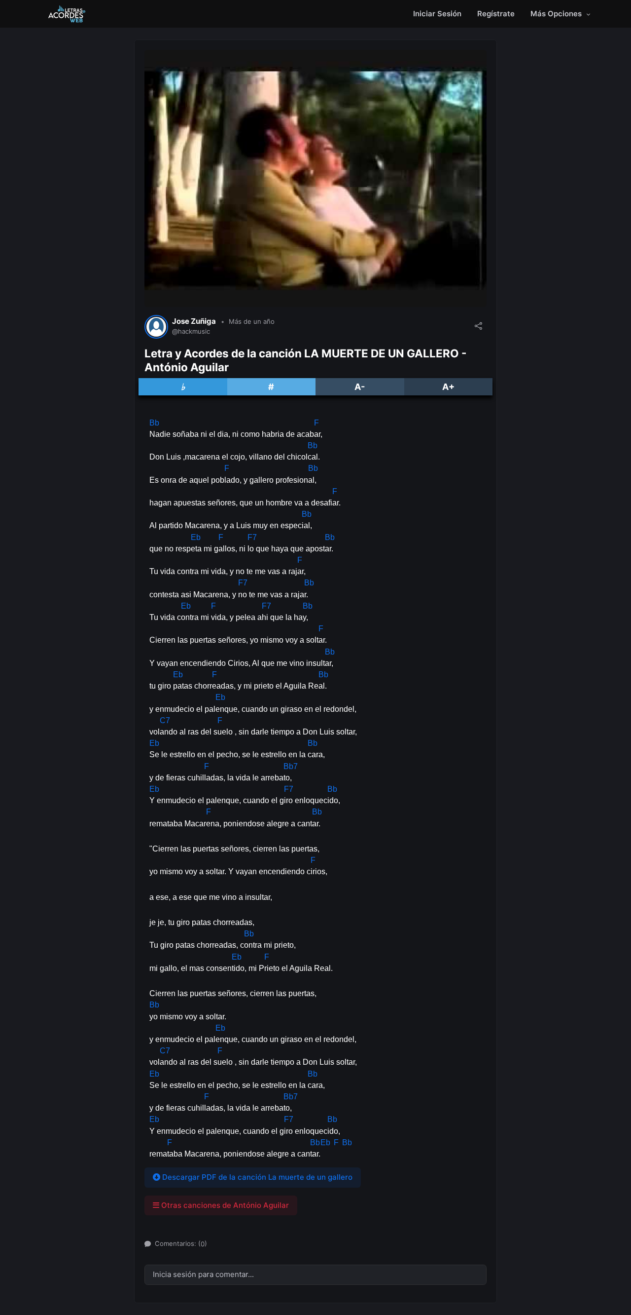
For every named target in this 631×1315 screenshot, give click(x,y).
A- (359, 387)
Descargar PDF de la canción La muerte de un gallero (256, 1177)
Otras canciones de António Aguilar (224, 1205)
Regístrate (496, 13)
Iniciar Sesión (437, 13)
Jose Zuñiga (194, 321)
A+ (448, 387)
